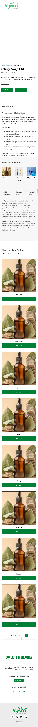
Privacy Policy (19, 722)
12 (19, 638)
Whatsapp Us (19, 680)
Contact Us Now (5, 84)
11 (15, 638)
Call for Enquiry (7, 90)
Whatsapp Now (21, 90)
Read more (19, 299)
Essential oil (9, 66)
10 (11, 638)
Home (3, 66)
